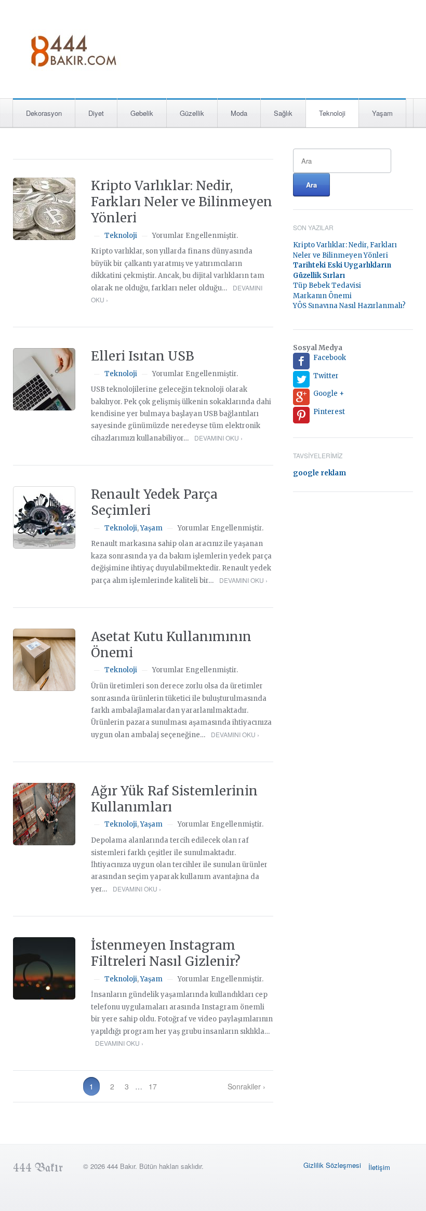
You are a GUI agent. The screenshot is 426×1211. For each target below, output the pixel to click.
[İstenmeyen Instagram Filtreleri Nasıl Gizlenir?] (44, 968)
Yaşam (382, 113)
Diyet (96, 113)
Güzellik (192, 113)
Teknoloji (332, 113)
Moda (239, 113)
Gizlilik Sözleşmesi (332, 1165)
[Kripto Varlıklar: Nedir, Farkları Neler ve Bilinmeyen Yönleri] (44, 209)
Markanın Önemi (322, 295)
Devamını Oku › (218, 437)
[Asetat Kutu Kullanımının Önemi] (44, 660)
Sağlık (283, 113)
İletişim (379, 1167)
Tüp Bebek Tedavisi (327, 285)
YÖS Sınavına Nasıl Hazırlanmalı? (349, 305)
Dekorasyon (44, 113)
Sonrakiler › (246, 1086)
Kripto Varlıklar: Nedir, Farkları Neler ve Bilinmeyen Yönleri (181, 202)
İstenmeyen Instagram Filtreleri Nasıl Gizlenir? (166, 953)
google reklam (319, 473)
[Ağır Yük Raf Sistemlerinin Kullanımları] (44, 814)
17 (153, 1086)
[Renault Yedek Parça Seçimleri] (44, 517)
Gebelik (141, 113)
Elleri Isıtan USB (142, 356)
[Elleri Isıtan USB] (44, 379)
